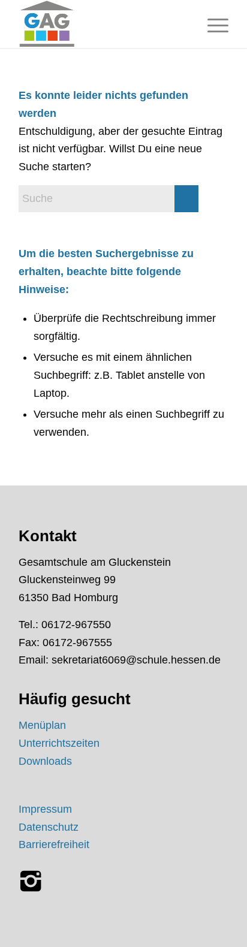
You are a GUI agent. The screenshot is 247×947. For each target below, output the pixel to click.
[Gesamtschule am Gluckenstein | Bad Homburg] (102, 24)
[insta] (31, 881)
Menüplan (42, 725)
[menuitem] (211, 24)
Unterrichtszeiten (59, 743)
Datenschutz (49, 827)
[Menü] (211, 24)
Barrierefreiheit (54, 845)
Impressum (45, 809)
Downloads (45, 761)
